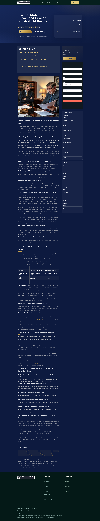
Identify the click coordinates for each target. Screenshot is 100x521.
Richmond (65, 181)
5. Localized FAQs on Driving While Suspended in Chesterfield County (33, 66)
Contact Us (57, 2)
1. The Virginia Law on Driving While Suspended (28, 52)
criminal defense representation (28, 177)
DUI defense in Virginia (41, 319)
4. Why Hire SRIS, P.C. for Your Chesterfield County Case (31, 62)
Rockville (65, 187)
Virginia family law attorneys (44, 411)
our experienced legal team (34, 363)
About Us (42, 2)
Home (38, 2)
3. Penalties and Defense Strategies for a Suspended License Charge (33, 59)
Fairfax (64, 165)
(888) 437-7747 (68, 50)
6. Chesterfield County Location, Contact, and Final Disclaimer (32, 70)
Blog (53, 2)
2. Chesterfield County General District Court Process (30, 55)
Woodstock (65, 203)
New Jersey (65, 192)
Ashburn (64, 171)
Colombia (65, 208)
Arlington (65, 176)
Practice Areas (48, 2)
